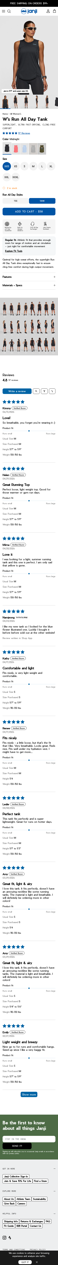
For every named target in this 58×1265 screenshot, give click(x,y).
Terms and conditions (14, 1250)
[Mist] (33, 149)
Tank (42, 201)
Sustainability (39, 1199)
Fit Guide (9, 1225)
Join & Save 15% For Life (17, 1181)
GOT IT (25, 1262)
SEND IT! (17, 1146)
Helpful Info (9, 1214)
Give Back (9, 1203)
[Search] (10, 11)
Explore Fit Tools (13, 251)
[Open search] (36, 391)
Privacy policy (38, 1250)
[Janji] (29, 11)
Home (5, 113)
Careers (21, 1203)
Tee (15, 201)
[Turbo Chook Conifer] (42, 149)
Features (7, 276)
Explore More (9, 1191)
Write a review (17, 391)
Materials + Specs (12, 285)
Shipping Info (11, 1221)
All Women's (15, 113)
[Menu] (3, 11)
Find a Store (40, 1181)
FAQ (48, 1221)
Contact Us (35, 1225)
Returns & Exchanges (32, 1221)
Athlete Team (23, 1199)
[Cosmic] (24, 149)
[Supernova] (16, 149)
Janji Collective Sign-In (16, 1176)
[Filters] (44, 391)
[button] (10, 133)
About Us (9, 1199)
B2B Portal (22, 1225)
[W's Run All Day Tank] (15, 102)
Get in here (9, 1169)
